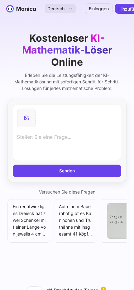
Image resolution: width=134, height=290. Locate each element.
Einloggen (99, 8)
